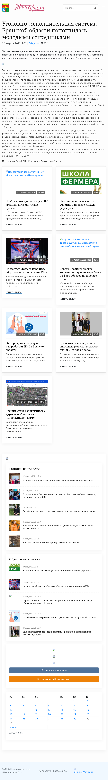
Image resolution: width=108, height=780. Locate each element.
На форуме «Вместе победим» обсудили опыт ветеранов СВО (26, 270)
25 (23, 718)
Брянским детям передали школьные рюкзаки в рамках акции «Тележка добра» (79, 346)
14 (62, 709)
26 (36, 718)
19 (36, 714)
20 (49, 714)
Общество (34, 43)
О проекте (45, 770)
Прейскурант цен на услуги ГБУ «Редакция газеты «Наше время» (27, 204)
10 (11, 709)
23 (87, 714)
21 (62, 714)
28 (62, 718)
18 (23, 714)
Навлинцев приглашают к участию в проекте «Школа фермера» (77, 204)
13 (49, 709)
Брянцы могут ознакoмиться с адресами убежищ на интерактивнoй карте (26, 414)
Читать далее (14, 224)
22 (74, 714)
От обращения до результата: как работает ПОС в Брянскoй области (25, 346)
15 (74, 709)
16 (87, 709)
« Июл (13, 727)
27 (49, 718)
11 (23, 709)
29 (74, 718)
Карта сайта (60, 770)
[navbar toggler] (104, 8)
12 (36, 709)
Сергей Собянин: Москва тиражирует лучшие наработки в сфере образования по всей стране (80, 274)
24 (11, 718)
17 (11, 714)
